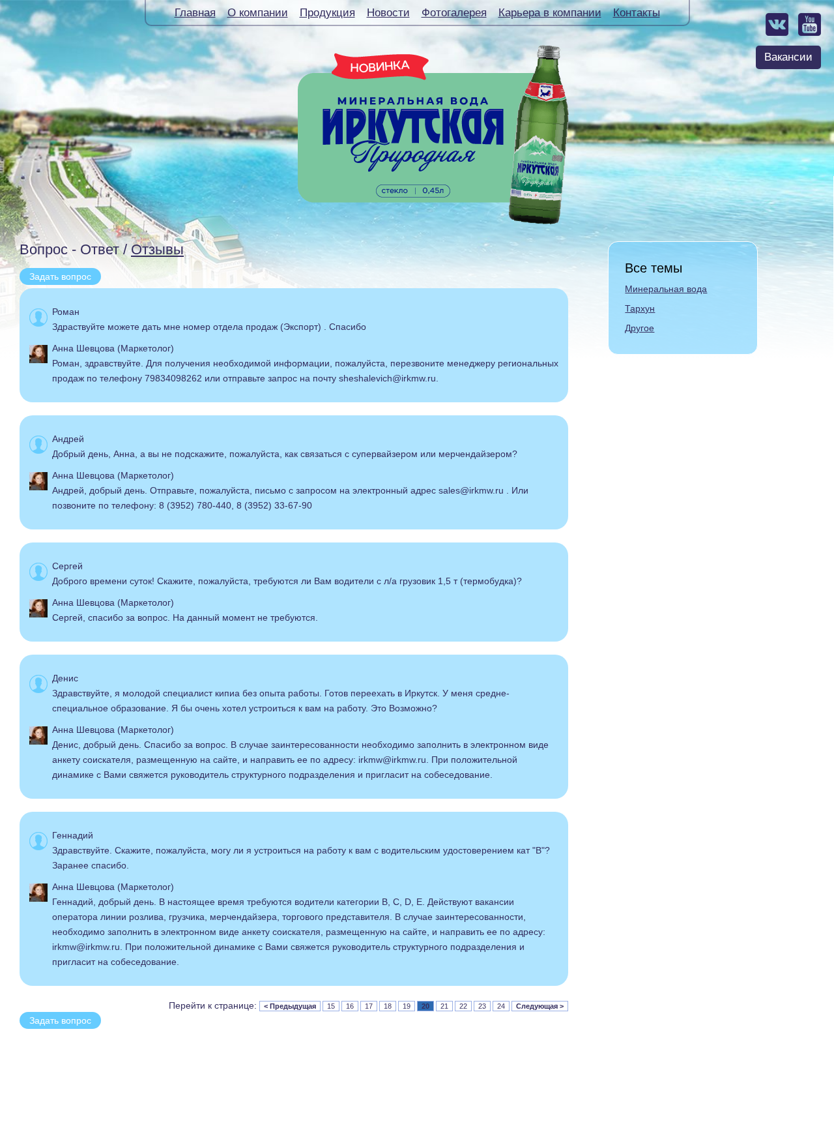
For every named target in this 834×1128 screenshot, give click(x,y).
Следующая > (540, 1006)
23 (482, 1006)
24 (501, 1006)
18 (388, 1006)
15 (331, 1006)
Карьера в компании (549, 13)
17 (369, 1006)
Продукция (327, 13)
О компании (257, 13)
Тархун (640, 308)
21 (444, 1006)
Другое (639, 328)
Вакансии (788, 57)
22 (463, 1006)
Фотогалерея (454, 13)
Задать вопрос (60, 276)
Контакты (636, 13)
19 (406, 1006)
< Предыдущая (290, 1006)
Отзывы (157, 249)
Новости (388, 13)
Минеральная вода (666, 289)
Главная (195, 13)
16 (350, 1006)
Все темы (653, 268)
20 (425, 1006)
